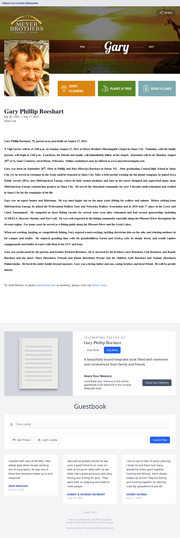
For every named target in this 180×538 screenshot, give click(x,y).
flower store (99, 285)
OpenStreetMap (94, 528)
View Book (93, 350)
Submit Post (160, 440)
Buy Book (112, 350)
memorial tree (47, 285)
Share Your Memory (157, 382)
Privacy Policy (80, 522)
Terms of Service (99, 522)
